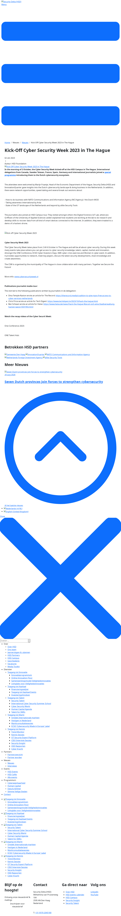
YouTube (94, 894)
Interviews (12, 766)
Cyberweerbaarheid (16, 783)
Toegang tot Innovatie (17, 672)
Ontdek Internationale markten (25, 717)
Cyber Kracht (17, 749)
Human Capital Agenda (21, 709)
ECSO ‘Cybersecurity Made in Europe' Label (30, 726)
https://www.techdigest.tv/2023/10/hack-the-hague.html (73, 301)
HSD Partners (14, 655)
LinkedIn (94, 892)
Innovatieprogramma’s (21, 675)
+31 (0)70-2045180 (43, 912)
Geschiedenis (13, 661)
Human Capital (14, 786)
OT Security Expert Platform (23, 737)
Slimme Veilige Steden (17, 791)
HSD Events (13, 771)
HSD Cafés (12, 774)
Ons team (12, 649)
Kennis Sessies (17, 734)
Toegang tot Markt (16, 715)
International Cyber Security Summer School (31, 703)
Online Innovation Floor (21, 678)
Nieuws (11, 763)
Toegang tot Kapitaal (17, 686)
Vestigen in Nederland (21, 720)
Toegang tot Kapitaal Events (23, 692)
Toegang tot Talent (16, 698)
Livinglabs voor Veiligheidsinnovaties (27, 683)
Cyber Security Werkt (20, 706)
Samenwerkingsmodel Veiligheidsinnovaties (31, 680)
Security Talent (17, 700)
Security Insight (18, 743)
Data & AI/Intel (14, 788)
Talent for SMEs (18, 712)
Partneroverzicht (15, 754)
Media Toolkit (14, 666)
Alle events (12, 777)
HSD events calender (75, 894)
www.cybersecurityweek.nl (26, 276)
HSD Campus (13, 658)
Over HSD (12, 646)
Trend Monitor (17, 732)
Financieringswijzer (20, 689)
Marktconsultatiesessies (22, 723)
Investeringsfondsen (20, 695)
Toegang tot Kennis (16, 729)
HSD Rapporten (18, 746)
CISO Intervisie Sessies (21, 740)
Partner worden (15, 757)
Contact (7, 794)
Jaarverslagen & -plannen (19, 652)
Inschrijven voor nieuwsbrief (17, 905)
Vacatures (12, 663)
